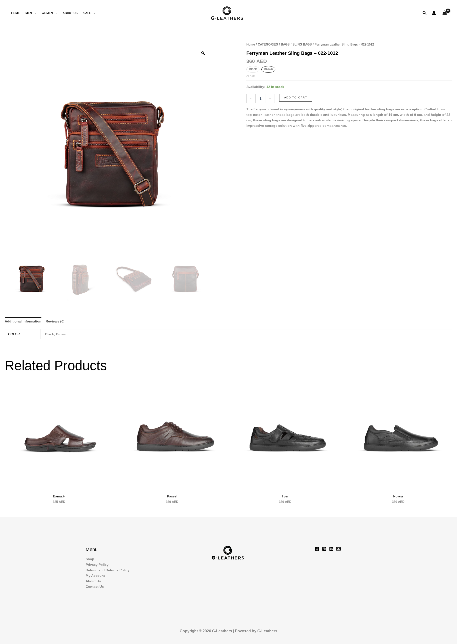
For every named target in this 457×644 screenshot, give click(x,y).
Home (15, 13)
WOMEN (47, 13)
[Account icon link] (434, 13)
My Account (95, 576)
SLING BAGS (302, 44)
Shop (90, 559)
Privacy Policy (97, 565)
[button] (34, 13)
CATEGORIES (268, 44)
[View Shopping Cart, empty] (445, 13)
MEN (28, 13)
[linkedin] (331, 549)
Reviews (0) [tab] (55, 321)
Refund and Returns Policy (107, 570)
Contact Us (95, 586)
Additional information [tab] (23, 321)
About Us (70, 13)
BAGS (285, 44)
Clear (250, 76)
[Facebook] (317, 549)
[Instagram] (324, 549)
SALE (87, 13)
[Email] (338, 549)
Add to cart (295, 97)
